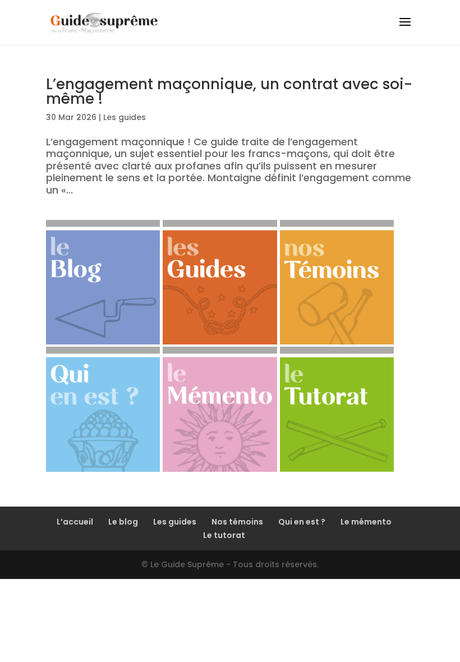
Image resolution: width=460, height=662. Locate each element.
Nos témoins (237, 521)
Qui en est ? (301, 521)
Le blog (123, 521)
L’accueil (75, 521)
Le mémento (366, 521)
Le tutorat (224, 535)
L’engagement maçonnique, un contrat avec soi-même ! (229, 91)
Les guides (124, 117)
